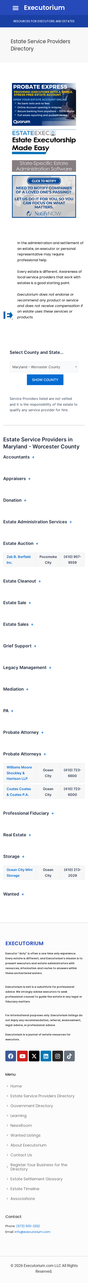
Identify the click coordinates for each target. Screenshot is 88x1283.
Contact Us (21, 1155)
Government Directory (31, 1105)
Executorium (44, 7)
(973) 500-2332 (28, 1226)
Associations (22, 1198)
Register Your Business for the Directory (38, 1167)
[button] (15, 8)
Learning (18, 1115)
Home (16, 1086)
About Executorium (28, 1145)
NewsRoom (21, 1125)
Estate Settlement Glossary (36, 1179)
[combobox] (44, 367)
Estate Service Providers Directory (42, 1096)
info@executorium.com (32, 1232)
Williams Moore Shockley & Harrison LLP (19, 773)
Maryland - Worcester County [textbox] (36, 367)
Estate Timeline (24, 1188)
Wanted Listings (25, 1135)
